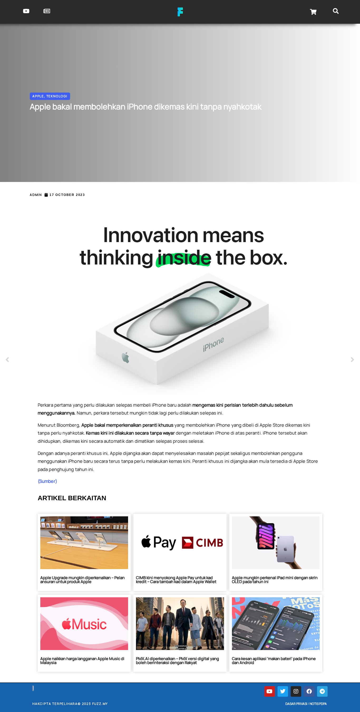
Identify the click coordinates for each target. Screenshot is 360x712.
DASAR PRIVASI (296, 703)
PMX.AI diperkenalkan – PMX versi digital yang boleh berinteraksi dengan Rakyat (177, 660)
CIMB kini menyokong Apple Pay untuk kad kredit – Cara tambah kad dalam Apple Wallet (176, 579)
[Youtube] (269, 691)
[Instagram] (296, 691)
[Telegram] (322, 691)
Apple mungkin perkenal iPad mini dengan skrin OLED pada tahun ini (275, 579)
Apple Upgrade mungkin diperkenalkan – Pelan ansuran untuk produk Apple (82, 579)
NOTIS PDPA (318, 703)
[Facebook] (309, 691)
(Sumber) (47, 481)
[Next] (267, 360)
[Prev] (92, 360)
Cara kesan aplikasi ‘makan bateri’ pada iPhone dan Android (274, 660)
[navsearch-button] (336, 12)
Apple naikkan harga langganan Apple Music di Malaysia (82, 660)
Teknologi (56, 96)
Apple (38, 96)
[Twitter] (283, 691)
